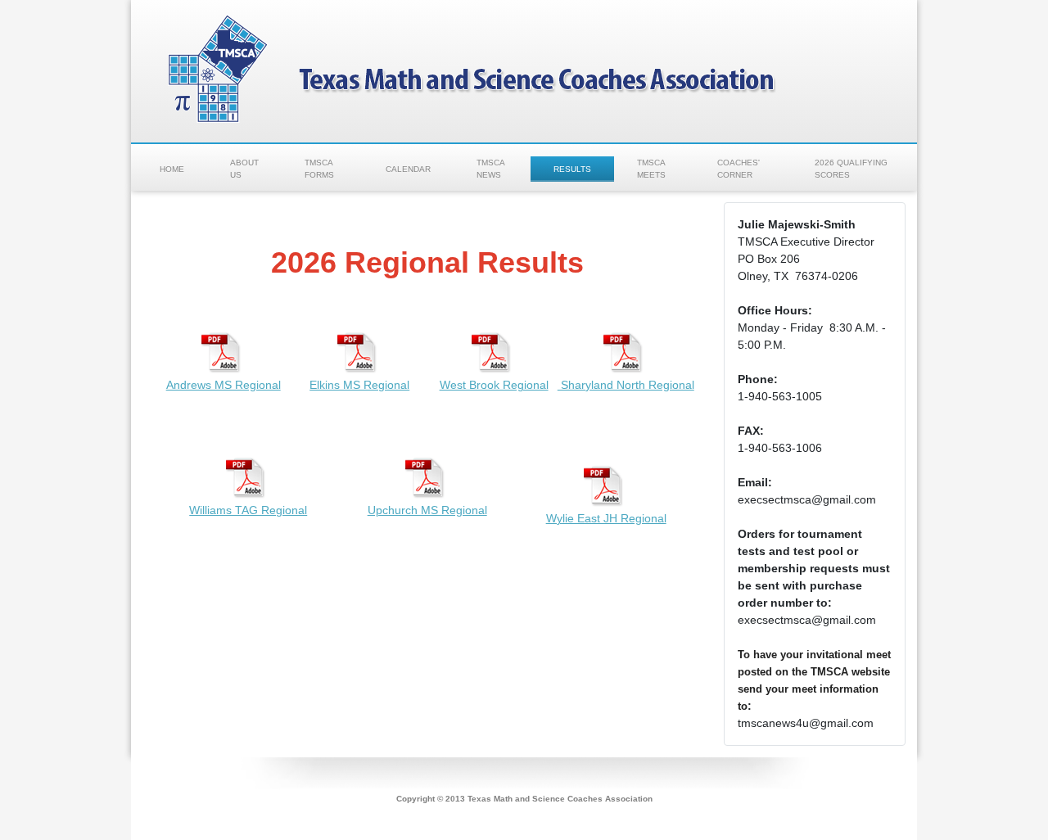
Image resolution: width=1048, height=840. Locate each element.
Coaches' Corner (738, 168)
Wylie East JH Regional (606, 518)
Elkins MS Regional (359, 384)
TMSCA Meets (651, 168)
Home (172, 169)
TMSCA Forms (319, 168)
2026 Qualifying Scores (851, 168)
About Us (244, 168)
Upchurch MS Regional (427, 510)
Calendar (408, 169)
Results (572, 169)
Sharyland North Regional (626, 384)
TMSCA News (490, 168)
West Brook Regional (494, 384)
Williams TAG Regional (248, 510)
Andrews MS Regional (223, 384)
